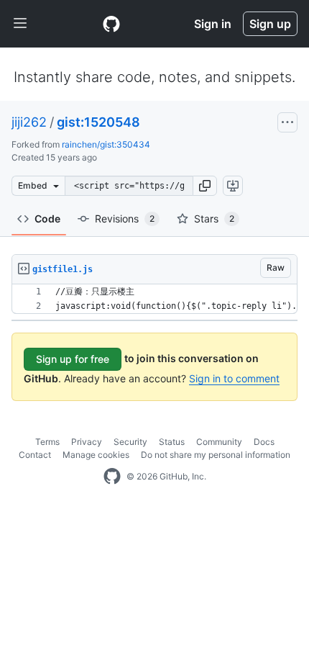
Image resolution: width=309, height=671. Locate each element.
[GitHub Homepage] (112, 476)
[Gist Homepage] (111, 23)
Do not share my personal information (215, 454)
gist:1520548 (98, 122)
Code (47, 218)
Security (130, 441)
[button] (205, 186)
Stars (214, 218)
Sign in (212, 24)
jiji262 (29, 122)
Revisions (124, 218)
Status (172, 441)
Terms (47, 441)
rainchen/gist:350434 (106, 144)
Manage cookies (96, 454)
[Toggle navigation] (20, 23)
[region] (154, 299)
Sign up (270, 24)
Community (219, 441)
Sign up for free (72, 359)
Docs (264, 441)
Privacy (86, 441)
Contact (35, 454)
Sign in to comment (234, 378)
